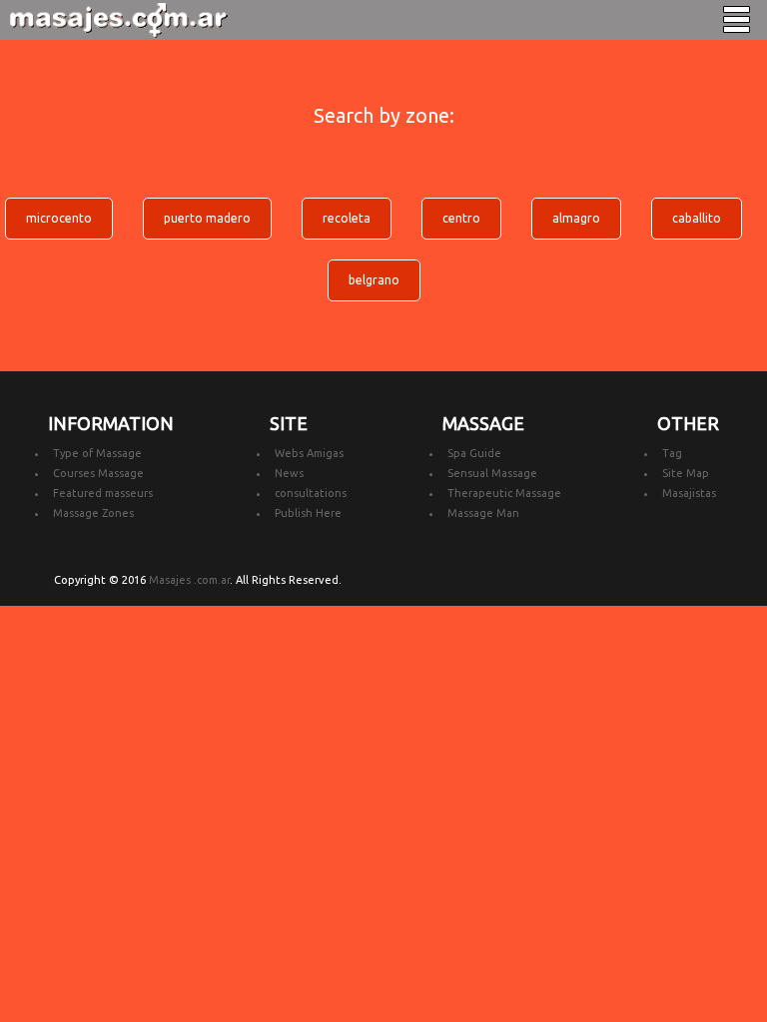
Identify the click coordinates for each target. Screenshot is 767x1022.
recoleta (347, 218)
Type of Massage (97, 453)
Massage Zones (93, 513)
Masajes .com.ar (189, 580)
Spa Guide (474, 453)
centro (461, 218)
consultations (311, 493)
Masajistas (689, 493)
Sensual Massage (492, 473)
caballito (696, 218)
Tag (672, 453)
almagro (576, 218)
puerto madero (207, 218)
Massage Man (483, 513)
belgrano (374, 279)
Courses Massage (98, 473)
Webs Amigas (309, 453)
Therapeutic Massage (504, 493)
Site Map (685, 473)
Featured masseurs (103, 493)
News (289, 473)
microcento (59, 218)
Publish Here (308, 513)
